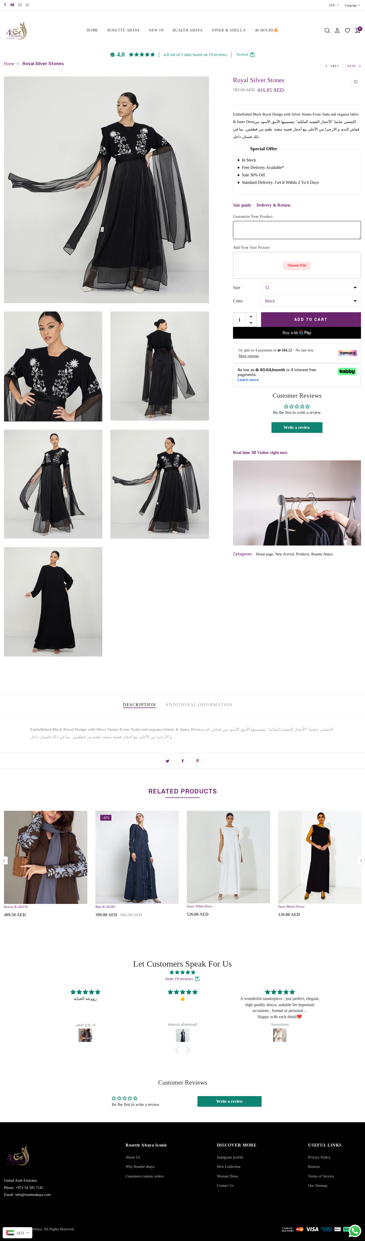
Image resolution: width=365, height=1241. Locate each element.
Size (236, 287)
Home (92, 30)
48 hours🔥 (266, 30)
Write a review (297, 427)
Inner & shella (229, 30)
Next (351, 66)
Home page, (265, 554)
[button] (178, 1049)
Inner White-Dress (199, 906)
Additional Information (199, 704)
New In (156, 30)
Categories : (243, 554)
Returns (314, 1167)
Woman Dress (227, 1176)
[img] (183, 972)
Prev (335, 66)
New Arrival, (285, 554)
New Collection (228, 1167)
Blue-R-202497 (105, 907)
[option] (45, 868)
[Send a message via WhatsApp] (355, 1231)
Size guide (242, 205)
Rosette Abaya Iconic (146, 1145)
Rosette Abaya (123, 30)
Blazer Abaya (188, 30)
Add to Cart (311, 319)
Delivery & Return (273, 205)
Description (139, 704)
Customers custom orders (145, 1176)
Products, (303, 554)
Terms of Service (321, 1176)
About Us (133, 1157)
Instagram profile (230, 1157)
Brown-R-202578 (16, 907)
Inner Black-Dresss (291, 906)
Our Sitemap (317, 1186)
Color (238, 301)
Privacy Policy (319, 1157)
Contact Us (225, 1186)
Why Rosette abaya (140, 1167)
